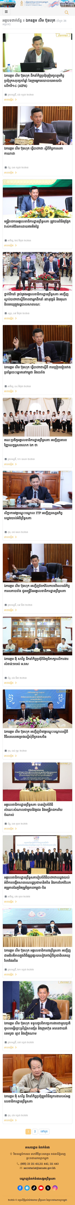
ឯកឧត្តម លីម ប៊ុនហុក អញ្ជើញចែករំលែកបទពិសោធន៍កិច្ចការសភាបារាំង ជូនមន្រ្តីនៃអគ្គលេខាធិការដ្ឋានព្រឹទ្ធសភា (37, 589)
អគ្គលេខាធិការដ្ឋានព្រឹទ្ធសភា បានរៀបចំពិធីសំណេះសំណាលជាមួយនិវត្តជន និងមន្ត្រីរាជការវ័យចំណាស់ (33, 810)
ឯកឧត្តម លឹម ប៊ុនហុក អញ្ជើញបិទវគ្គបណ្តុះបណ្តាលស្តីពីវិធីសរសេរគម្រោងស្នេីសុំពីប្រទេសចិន (36, 734)
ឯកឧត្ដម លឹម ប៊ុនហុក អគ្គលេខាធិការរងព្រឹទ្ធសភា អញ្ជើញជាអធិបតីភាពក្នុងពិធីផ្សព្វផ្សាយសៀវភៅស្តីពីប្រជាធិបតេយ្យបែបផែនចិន (37, 955)
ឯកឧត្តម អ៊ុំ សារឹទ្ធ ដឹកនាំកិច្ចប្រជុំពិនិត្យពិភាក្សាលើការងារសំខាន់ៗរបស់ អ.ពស (36, 662)
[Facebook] (20, 1188)
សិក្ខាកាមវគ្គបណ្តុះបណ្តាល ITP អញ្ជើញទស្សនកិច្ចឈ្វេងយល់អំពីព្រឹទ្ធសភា (33, 516)
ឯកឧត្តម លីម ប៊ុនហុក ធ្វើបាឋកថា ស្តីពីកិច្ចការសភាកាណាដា (33, 151)
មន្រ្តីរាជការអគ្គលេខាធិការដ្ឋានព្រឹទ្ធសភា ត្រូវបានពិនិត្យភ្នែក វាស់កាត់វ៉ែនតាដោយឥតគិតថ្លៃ (37, 224)
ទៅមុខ (44, 1132)
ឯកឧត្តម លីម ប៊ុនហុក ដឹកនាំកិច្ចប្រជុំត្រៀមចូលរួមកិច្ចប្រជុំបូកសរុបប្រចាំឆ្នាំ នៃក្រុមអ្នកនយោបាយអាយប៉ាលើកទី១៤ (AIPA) (34, 81)
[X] (48, 1188)
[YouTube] (41, 1188)
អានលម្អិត (9, 100)
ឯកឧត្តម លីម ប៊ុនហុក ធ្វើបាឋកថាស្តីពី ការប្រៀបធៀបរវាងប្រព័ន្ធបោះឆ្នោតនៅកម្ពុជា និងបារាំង (37, 370)
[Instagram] (55, 1188)
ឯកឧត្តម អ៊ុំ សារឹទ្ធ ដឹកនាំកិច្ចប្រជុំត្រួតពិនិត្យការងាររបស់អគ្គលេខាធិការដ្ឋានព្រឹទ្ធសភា (37, 1099)
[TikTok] (34, 1188)
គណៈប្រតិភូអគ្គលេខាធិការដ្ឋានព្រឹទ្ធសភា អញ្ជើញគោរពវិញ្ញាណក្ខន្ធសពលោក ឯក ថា (35, 443)
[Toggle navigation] (6, 11)
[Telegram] (27, 1188)
